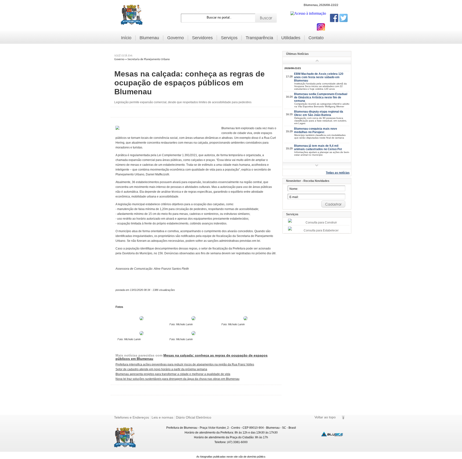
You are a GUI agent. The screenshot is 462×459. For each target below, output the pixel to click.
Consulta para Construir (321, 222)
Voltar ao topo (325, 417)
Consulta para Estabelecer (321, 230)
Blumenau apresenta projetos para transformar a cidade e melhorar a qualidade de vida (173, 374)
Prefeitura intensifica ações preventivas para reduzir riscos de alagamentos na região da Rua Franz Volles (185, 364)
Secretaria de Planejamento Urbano (149, 59)
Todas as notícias (338, 172)
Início (126, 37)
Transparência (259, 37)
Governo (175, 37)
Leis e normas (162, 417)
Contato (316, 37)
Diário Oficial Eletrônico (193, 417)
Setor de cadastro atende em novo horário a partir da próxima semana (161, 369)
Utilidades (290, 37)
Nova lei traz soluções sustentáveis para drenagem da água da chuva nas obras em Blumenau (177, 379)
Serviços (229, 37)
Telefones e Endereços (131, 417)
